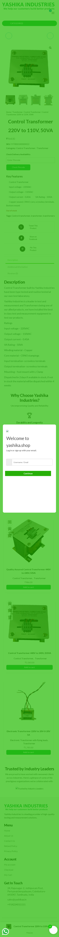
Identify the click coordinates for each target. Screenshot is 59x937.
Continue (28, 473)
